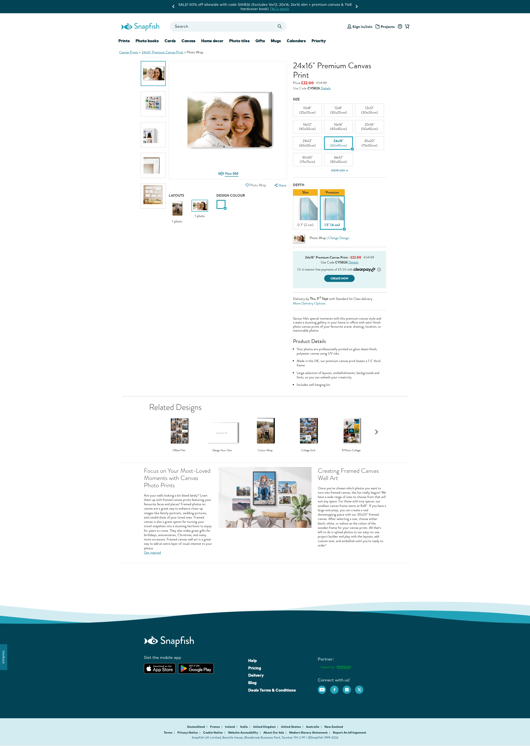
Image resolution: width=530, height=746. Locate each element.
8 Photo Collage (351, 450)
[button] (247, 185)
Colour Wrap (265, 450)
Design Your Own (222, 450)
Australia (313, 727)
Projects (388, 26)
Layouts (176, 195)
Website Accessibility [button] (243, 732)
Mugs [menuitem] (276, 40)
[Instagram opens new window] (349, 687)
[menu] (279, 185)
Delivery (256, 675)
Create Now (339, 278)
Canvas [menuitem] (188, 40)
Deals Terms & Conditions (272, 690)
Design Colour (230, 195)
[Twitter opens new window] (361, 687)
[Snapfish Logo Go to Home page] (140, 26)
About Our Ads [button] (273, 732)
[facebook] (336, 687)
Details (326, 88)
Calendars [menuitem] (296, 40)
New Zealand (333, 727)
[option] (153, 73)
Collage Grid (308, 450)
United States (291, 727)
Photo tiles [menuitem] (239, 40)
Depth (298, 185)
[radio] (221, 204)
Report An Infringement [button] (349, 732)
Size (296, 99)
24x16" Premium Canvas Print (162, 52)
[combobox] (228, 27)
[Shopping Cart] (406, 27)
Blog (252, 682)
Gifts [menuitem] (260, 40)
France (215, 727)
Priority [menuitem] (319, 40)
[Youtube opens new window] (324, 687)
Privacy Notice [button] (187, 732)
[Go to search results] (279, 26)
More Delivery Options (309, 303)
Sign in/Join (362, 26)
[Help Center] (400, 27)
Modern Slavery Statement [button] (308, 732)
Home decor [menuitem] (212, 40)
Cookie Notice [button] (213, 732)
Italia (244, 727)
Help (252, 660)
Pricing (254, 667)
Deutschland (196, 727)
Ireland (230, 727)
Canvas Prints (128, 52)
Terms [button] (168, 732)
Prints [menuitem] (124, 40)
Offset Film (179, 450)
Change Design (338, 238)
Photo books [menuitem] (147, 40)
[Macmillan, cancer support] (336, 667)
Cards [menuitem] (170, 40)
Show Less (338, 170)
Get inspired (152, 552)
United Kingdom (264, 727)
